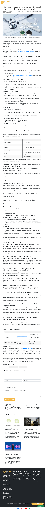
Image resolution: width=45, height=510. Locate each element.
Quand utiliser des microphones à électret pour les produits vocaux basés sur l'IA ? (12, 454)
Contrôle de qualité (27, 474)
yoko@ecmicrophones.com (15, 503)
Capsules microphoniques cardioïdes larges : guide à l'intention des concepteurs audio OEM (12, 429)
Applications (35, 475)
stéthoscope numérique (27, 348)
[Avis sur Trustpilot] (29, 508)
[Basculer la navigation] (42, 2)
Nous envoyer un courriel (38, 503)
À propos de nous (27, 473)
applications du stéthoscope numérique (26, 51)
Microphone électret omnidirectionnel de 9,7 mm (23, 75)
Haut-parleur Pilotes (17, 479)
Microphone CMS (16, 477)
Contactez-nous (26, 477)
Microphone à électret (22, 366)
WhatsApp (41, 506)
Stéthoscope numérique (13, 366)
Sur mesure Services (27, 475)
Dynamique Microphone (15, 475)
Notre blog (35, 481)
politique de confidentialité (26, 479)
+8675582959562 (28, 503)
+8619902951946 (22, 505)
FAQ (34, 479)
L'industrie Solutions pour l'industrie (37, 474)
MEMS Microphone (17, 478)
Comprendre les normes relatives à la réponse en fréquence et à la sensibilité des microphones (32, 429)
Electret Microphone (17, 473)
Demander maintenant (9, 399)
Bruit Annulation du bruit (37, 478)
